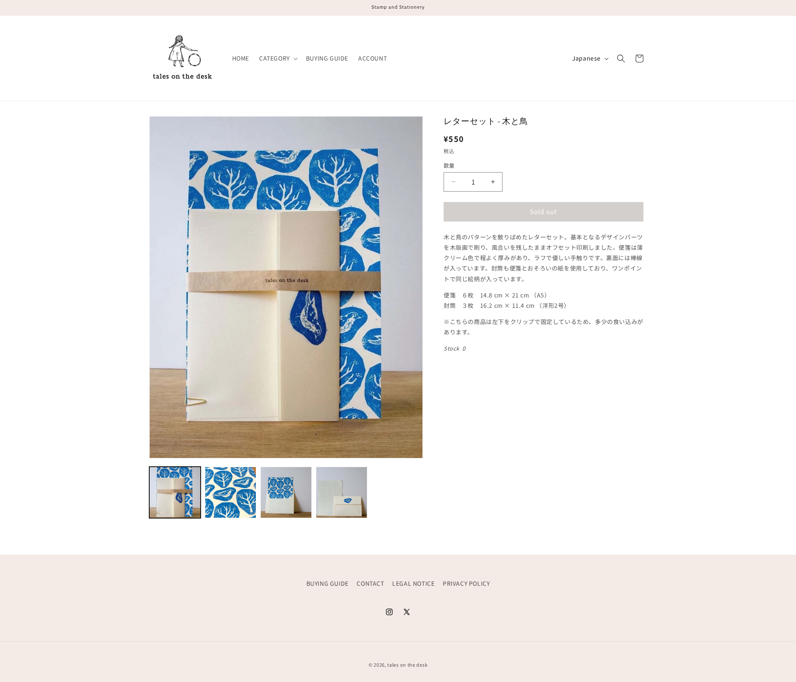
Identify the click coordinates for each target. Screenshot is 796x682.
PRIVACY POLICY (466, 583)
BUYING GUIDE (327, 583)
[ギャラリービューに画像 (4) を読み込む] (341, 492)
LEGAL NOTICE (413, 583)
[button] (277, 58)
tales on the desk (407, 664)
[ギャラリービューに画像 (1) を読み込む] (175, 492)
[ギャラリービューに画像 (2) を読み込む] (230, 492)
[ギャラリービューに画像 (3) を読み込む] (286, 492)
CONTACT (370, 583)
